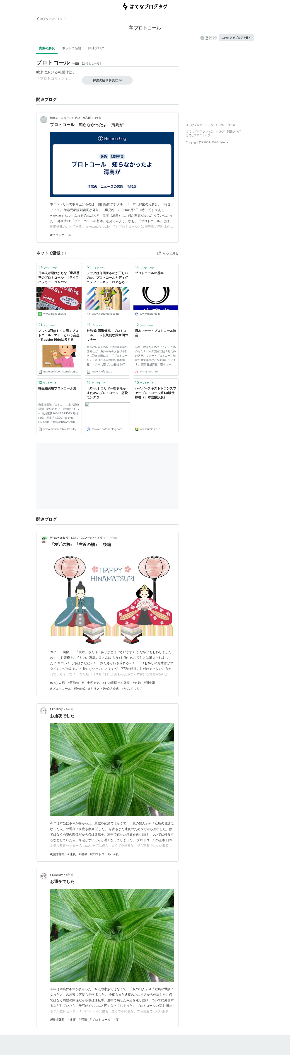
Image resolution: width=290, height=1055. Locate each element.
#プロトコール (60, 235)
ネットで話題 (71, 48)
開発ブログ (234, 131)
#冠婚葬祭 (57, 854)
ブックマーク (47, 267)
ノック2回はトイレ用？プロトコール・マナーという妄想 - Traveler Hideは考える (59, 335)
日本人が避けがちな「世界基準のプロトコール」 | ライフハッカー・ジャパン (59, 277)
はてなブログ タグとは (200, 131)
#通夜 (72, 854)
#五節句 (73, 683)
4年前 (98, 117)
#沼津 (83, 854)
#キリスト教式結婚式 (103, 688)
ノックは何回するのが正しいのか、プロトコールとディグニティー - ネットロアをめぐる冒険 (107, 277)
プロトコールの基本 (149, 273)
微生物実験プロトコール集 (57, 388)
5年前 (69, 709)
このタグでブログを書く (236, 37)
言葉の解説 (47, 48)
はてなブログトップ (198, 135)
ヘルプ (220, 131)
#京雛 (137, 683)
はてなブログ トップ (52, 18)
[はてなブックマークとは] (64, 252)
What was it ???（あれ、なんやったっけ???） (78, 537)
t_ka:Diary (56, 709)
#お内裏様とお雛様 (116, 683)
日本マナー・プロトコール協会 (155, 333)
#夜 (116, 854)
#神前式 (79, 688)
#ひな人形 (57, 683)
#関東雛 (149, 683)
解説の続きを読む (105, 80)
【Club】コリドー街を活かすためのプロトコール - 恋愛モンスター (107, 392)
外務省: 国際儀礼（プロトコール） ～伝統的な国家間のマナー (107, 335)
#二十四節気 (91, 683)
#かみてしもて (132, 688)
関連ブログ (96, 48)
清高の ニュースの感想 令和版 (70, 117)
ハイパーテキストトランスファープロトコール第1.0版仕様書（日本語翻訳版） (155, 392)
